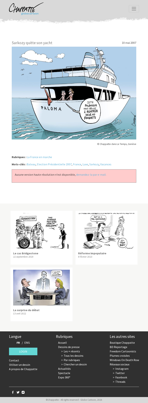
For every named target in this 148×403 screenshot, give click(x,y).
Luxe (85, 164)
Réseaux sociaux (119, 364)
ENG (27, 342)
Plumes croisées (120, 355)
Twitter (120, 373)
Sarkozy (94, 164)
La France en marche (39, 157)
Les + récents (72, 351)
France (77, 164)
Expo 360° (64, 377)
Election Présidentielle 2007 (54, 164)
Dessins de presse (69, 347)
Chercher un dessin (75, 364)
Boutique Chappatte (122, 342)
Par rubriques (72, 360)
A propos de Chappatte (23, 369)
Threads (120, 381)
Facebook (121, 377)
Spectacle (64, 373)
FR (18, 342)
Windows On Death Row (124, 360)
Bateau (31, 164)
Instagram (122, 368)
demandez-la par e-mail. (91, 174)
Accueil (62, 342)
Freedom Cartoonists (123, 351)
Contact (14, 360)
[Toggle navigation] (134, 8)
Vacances (105, 164)
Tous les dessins (73, 355)
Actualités (64, 368)
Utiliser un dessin (19, 364)
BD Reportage (118, 347)
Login (23, 351)
